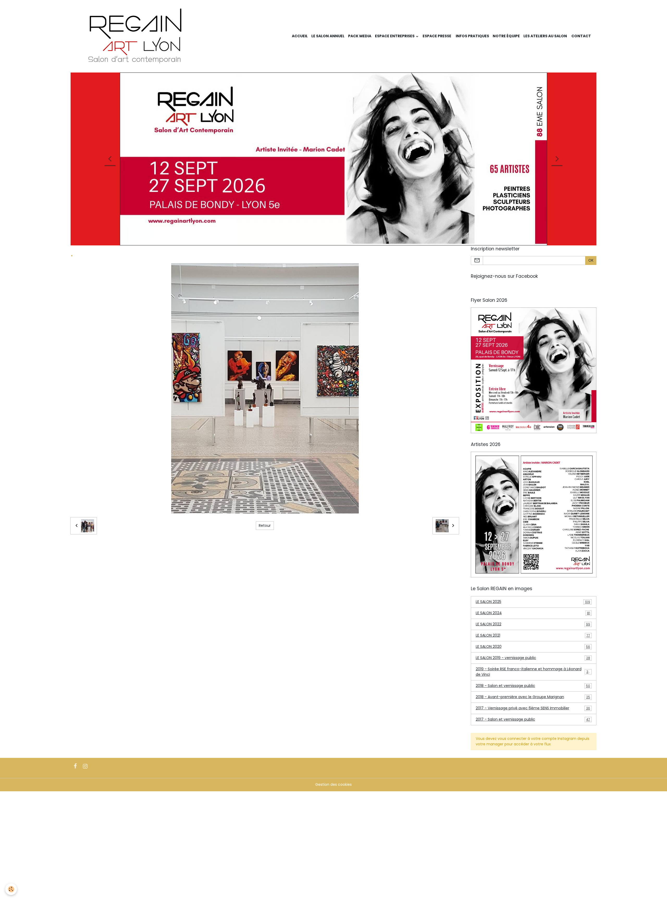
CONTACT (581, 36)
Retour (265, 525)
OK (591, 260)
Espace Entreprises (395, 36)
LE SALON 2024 (533, 612)
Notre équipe (506, 36)
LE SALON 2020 (533, 646)
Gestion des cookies (333, 784)
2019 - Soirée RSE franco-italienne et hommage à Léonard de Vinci (533, 671)
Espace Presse (437, 36)
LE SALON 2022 (533, 624)
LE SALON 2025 (533, 601)
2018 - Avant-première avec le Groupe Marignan (533, 696)
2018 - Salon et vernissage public (533, 685)
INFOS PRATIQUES (472, 36)
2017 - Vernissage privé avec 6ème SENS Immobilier (533, 708)
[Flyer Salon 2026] (533, 370)
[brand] (136, 36)
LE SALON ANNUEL (327, 36)
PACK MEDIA (359, 36)
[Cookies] (11, 889)
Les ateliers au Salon (545, 36)
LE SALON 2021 (533, 635)
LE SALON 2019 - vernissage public (533, 657)
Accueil (300, 36)
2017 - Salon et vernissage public (533, 719)
